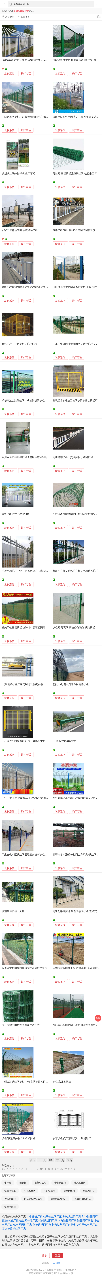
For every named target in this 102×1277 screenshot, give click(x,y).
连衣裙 (23, 1182)
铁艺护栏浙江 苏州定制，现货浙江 (72, 1138)
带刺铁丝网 (60, 1182)
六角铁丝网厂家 (67, 1220)
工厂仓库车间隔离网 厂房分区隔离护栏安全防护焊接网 (32, 741)
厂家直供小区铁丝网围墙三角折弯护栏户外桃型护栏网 (32, 854)
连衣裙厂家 (12, 1220)
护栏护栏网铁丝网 (33, 1198)
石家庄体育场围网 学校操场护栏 (20, 230)
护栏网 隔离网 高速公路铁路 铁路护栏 (74, 627)
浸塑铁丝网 (69, 1190)
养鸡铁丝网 (79, 1182)
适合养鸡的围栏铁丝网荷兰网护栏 (21, 1024)
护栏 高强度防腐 (62, 1081)
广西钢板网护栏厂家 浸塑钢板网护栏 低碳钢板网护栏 (31, 116)
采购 (98, 1018)
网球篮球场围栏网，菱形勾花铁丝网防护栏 (77, 1024)
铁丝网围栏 (10, 1206)
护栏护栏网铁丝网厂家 (84, 1224)
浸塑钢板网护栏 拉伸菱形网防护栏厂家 (74, 60)
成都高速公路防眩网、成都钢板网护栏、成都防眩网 (31, 400)
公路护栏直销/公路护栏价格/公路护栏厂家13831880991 (33, 286)
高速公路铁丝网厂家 (14, 1228)
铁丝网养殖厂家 (28, 1220)
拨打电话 (26, 73)
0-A (3, 1169)
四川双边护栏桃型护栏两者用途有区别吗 (24, 457)
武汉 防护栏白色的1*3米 (15, 514)
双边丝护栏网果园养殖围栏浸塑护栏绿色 (24, 968)
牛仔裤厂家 (35, 1216)
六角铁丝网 (49, 1190)
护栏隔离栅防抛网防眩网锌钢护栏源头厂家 (77, 514)
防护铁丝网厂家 (42, 1224)
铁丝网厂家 (83, 1220)
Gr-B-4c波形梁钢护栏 (64, 741)
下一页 (60, 1160)
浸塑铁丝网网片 (58, 1198)
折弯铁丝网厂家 (61, 1224)
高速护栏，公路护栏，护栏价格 (19, 343)
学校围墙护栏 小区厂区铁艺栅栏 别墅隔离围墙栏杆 (30, 570)
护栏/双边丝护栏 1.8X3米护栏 (18, 1138)
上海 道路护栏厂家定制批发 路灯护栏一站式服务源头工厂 (34, 684)
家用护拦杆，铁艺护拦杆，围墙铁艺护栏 (75, 570)
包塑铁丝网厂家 (52, 1216)
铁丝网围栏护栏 (83, 1198)
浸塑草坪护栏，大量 (13, 911)
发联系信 (9, 73)
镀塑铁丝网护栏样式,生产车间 (18, 173)
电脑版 (57, 1263)
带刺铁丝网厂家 (48, 1220)
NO (42, 1169)
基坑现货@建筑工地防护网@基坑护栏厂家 (76, 400)
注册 (57, 1255)
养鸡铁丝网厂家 (71, 1216)
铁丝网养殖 (10, 1190)
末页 (69, 1160)
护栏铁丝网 (10, 1198)
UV (61, 1169)
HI (26, 1169)
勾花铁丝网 (29, 1190)
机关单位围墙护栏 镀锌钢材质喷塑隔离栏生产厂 (28, 627)
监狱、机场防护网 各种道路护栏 (71, 684)
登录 (44, 1255)
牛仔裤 (7, 1182)
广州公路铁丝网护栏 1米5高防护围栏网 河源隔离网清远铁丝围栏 (38, 1081)
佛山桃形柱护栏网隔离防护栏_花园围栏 (75, 286)
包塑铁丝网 (40, 1182)
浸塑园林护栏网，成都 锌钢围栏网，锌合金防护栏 (30, 60)
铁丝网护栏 (88, 1190)
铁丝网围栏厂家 (22, 1224)
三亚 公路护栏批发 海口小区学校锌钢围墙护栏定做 (30, 797)
